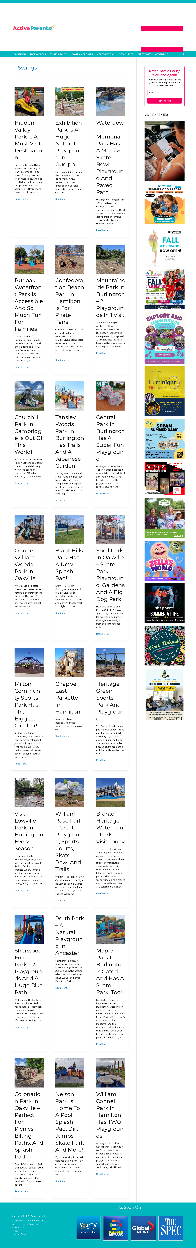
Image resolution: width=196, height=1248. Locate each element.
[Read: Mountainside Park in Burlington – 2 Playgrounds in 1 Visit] (110, 259)
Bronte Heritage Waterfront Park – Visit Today (110, 827)
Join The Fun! (164, 101)
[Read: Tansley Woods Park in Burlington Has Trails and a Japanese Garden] (69, 396)
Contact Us (18, 1227)
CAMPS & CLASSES (82, 54)
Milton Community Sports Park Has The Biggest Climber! (28, 705)
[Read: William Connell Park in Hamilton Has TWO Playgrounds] (110, 1072)
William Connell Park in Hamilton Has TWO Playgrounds (110, 1115)
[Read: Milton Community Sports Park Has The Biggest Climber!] (29, 662)
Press (15, 1231)
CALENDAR (19, 54)
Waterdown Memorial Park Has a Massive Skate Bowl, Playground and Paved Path (110, 157)
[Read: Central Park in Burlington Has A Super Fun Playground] (110, 396)
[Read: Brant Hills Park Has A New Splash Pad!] (69, 529)
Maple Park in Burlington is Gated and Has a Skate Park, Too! (110, 971)
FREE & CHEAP (38, 54)
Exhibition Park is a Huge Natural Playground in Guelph (69, 143)
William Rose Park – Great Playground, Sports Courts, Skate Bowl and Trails (69, 841)
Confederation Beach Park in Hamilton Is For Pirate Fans (69, 301)
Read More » (21, 198)
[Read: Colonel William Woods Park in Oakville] (29, 529)
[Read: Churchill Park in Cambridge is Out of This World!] (29, 396)
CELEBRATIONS (106, 54)
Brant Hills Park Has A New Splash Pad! (69, 564)
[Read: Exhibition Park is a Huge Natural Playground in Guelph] (69, 101)
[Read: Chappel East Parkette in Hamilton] (69, 662)
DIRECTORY (144, 54)
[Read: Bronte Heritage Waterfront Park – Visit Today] (110, 792)
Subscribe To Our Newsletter (28, 1220)
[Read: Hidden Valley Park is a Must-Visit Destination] (29, 101)
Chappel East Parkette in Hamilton (67, 698)
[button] (183, 54)
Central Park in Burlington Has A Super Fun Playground (110, 438)
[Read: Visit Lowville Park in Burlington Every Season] (29, 792)
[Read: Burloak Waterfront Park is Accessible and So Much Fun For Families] (29, 259)
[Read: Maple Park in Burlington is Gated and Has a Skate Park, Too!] (110, 929)
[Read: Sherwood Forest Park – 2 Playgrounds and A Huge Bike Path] (29, 929)
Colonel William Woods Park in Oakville (25, 564)
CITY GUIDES (126, 54)
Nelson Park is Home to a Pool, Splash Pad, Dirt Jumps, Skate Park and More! (69, 1122)
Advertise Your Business (25, 1224)
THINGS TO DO (58, 54)
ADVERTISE (161, 54)
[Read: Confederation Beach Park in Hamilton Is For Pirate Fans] (69, 259)
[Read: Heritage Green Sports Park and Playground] (110, 662)
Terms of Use (19, 1234)
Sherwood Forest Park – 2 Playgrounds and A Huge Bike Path (29, 971)
